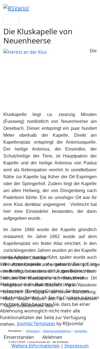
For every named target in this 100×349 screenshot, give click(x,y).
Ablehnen (52, 337)
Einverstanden (19, 337)
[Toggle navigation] (11, 19)
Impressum (76, 346)
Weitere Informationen (35, 346)
